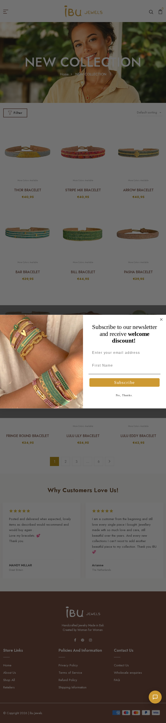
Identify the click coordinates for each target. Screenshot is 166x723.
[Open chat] (155, 697)
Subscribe (124, 382)
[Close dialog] (161, 319)
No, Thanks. (124, 395)
